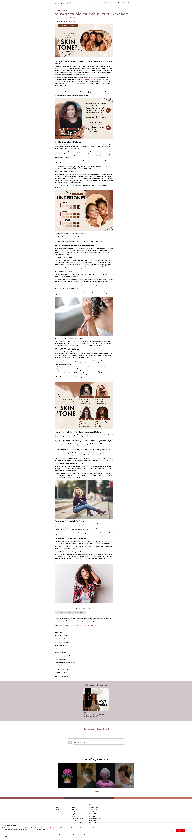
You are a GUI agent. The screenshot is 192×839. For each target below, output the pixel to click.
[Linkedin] (61, 21)
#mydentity (74, 820)
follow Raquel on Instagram (70, 625)
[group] (67, 775)
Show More (96, 791)
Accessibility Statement (94, 807)
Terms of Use (30, 827)
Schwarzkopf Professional (77, 818)
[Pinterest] (59, 21)
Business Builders (108, 2)
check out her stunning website (87, 625)
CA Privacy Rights (93, 809)
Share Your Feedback (70, 21)
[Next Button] (136, 775)
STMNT (73, 816)
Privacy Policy (53, 827)
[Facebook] (55, 21)
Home (56, 805)
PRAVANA (74, 811)
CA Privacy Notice (73, 827)
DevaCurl (74, 805)
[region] (96, 831)
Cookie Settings (92, 811)
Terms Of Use (92, 816)
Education (101, 2)
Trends (95, 2)
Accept (180, 831)
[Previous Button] (56, 775)
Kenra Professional (76, 809)
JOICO (73, 807)
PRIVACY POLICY (92, 814)
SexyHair (74, 814)
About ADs (91, 805)
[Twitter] (57, 21)
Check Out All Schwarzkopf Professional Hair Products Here (70, 613)
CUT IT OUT (116, 2)
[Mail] (64, 21)
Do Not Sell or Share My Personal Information (94, 819)
